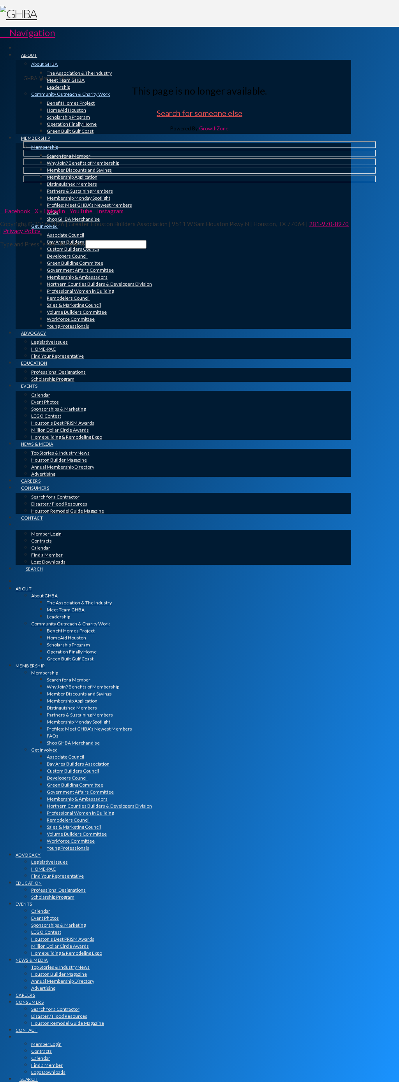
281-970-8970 (329, 223)
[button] (27, 32)
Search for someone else (199, 113)
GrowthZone (213, 128)
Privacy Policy (22, 230)
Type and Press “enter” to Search (42, 244)
